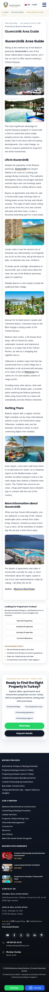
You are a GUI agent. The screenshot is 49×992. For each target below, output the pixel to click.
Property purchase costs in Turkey (18, 774)
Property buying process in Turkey (17, 770)
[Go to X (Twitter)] (21, 935)
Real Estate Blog (11, 23)
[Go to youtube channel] (7, 935)
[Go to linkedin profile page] (34, 935)
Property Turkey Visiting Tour (15, 818)
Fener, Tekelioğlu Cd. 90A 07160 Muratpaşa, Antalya (15, 910)
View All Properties (24, 621)
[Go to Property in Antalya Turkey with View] (7, 879)
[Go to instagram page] (28, 935)
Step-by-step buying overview (20, 656)
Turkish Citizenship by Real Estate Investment (29, 854)
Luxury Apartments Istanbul (27, 865)
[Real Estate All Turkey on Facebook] (14, 935)
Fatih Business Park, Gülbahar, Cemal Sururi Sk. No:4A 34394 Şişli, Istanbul (24, 897)
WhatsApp (24, 725)
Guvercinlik (21, 169)
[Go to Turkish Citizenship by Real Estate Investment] (7, 855)
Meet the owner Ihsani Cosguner (17, 838)
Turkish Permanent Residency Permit (19, 778)
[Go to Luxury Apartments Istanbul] (7, 867)
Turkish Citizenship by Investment (17, 782)
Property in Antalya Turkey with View (28, 877)
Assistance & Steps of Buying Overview (20, 766)
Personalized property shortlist (20, 649)
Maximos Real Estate (24, 589)
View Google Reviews (10, 927)
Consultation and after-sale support (23, 660)
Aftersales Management (13, 822)
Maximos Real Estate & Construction (19, 806)
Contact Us (7, 826)
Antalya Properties (24, 632)
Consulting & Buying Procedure (16, 810)
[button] (44, 5)
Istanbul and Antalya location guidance (24, 653)
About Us (6, 830)
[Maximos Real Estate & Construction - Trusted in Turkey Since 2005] (12, 5)
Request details (24, 733)
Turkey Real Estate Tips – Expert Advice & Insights (21, 791)
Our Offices (7, 834)
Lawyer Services (9, 814)
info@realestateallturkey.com (17, 946)
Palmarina (29, 372)
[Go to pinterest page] (41, 935)
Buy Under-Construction (13, 786)
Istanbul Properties (24, 626)
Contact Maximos (24, 638)
